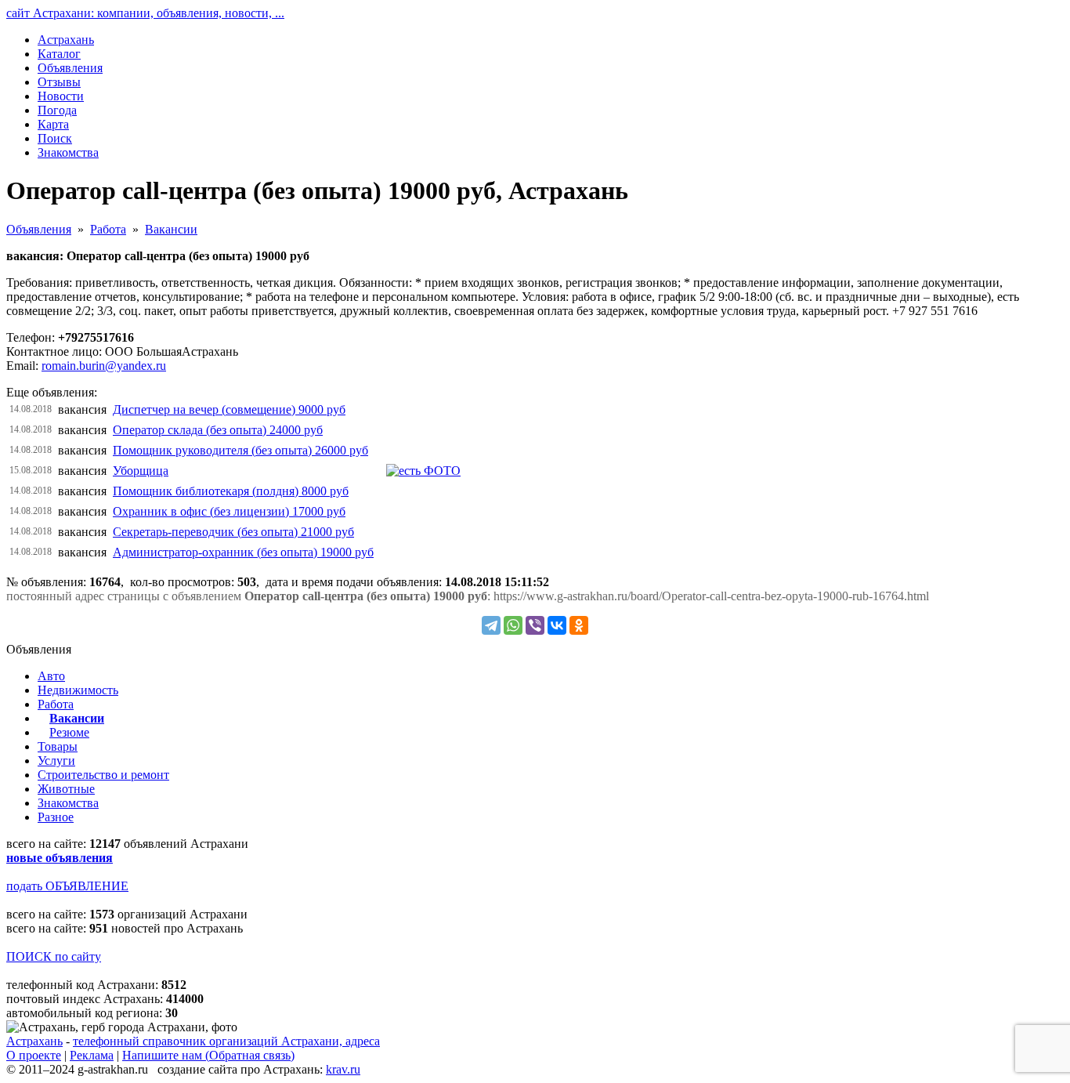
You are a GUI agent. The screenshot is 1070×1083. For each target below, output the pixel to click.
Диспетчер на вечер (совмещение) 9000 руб (229, 409)
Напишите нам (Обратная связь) (208, 1055)
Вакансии (171, 229)
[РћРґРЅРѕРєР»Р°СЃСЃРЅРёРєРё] (578, 625)
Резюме (69, 732)
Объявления (38, 229)
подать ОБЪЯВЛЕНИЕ (67, 886)
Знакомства (68, 803)
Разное (56, 817)
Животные (66, 788)
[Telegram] (491, 625)
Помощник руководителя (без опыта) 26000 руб (240, 450)
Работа (108, 229)
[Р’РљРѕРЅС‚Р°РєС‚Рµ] (557, 625)
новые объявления (59, 857)
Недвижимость (78, 690)
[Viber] (535, 625)
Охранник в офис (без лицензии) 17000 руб (229, 511)
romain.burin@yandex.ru (104, 365)
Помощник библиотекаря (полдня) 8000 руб (231, 491)
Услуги (56, 760)
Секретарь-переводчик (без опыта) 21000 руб (233, 531)
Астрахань (34, 1041)
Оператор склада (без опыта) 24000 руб (218, 429)
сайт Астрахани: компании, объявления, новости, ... (145, 13)
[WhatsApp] (513, 625)
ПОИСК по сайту (53, 956)
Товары (58, 746)
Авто (51, 676)
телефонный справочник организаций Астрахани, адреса (226, 1041)
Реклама (92, 1055)
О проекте (33, 1055)
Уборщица (140, 470)
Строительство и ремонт (103, 774)
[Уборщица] (423, 470)
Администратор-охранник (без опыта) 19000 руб (243, 552)
